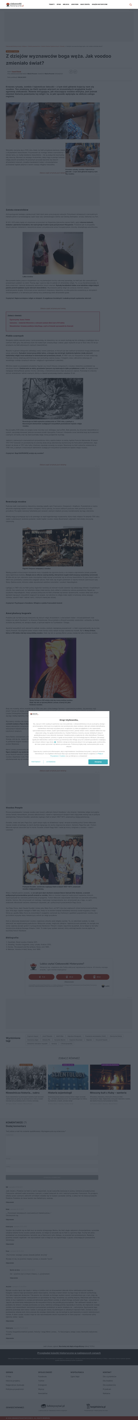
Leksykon (74, 4)
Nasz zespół (85, 4)
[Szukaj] (130, 4)
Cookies (62, 756)
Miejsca (66, 4)
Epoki (59, 4)
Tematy (52, 4)
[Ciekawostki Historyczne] (16, 4)
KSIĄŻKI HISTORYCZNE (99, 4)
